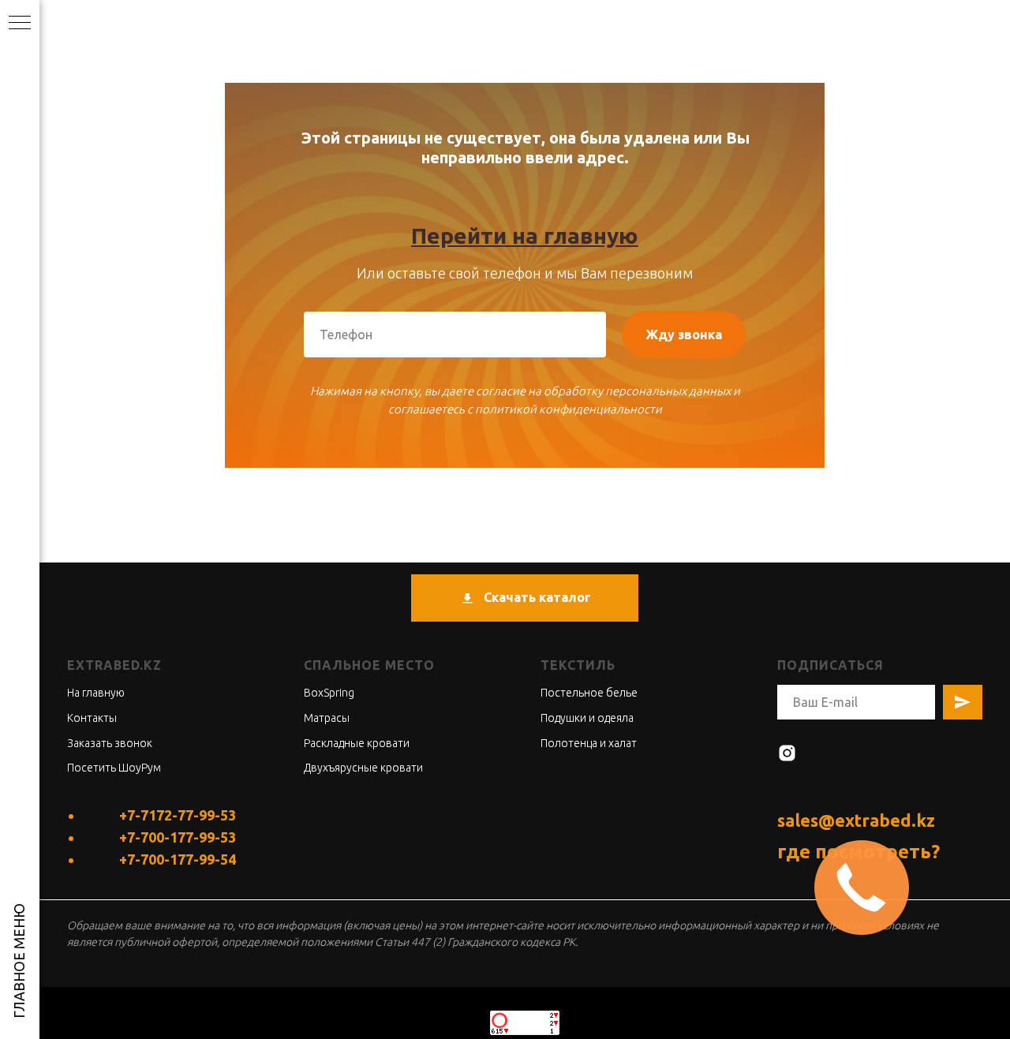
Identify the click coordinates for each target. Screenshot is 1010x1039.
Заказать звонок (109, 743)
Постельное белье (589, 692)
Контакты (92, 718)
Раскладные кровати (357, 743)
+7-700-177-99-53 (177, 837)
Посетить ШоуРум (114, 767)
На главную (96, 692)
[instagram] (787, 753)
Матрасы (327, 718)
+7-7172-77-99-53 (177, 815)
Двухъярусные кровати (363, 767)
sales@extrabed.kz (856, 820)
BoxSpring (329, 692)
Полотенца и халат (589, 743)
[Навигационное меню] (20, 24)
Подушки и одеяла (587, 718)
